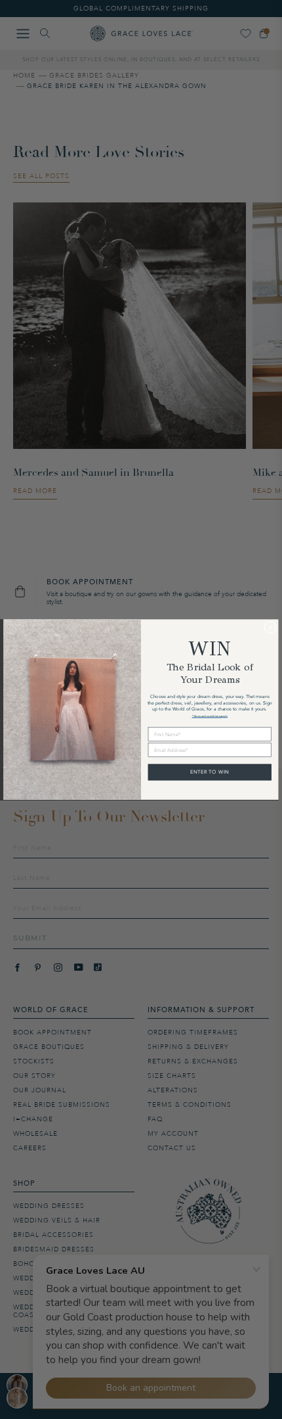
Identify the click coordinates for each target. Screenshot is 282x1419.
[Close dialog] (270, 627)
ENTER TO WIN (210, 772)
